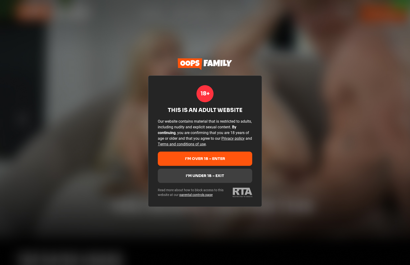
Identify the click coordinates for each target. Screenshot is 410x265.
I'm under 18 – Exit (205, 175)
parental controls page (196, 194)
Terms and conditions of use (182, 143)
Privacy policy (233, 138)
